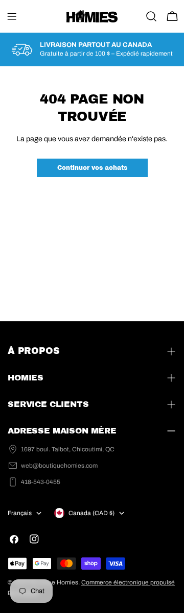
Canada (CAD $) (91, 513)
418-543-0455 (40, 482)
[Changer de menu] (12, 16)
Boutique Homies (54, 582)
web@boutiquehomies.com (59, 465)
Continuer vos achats (92, 167)
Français (20, 513)
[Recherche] (151, 16)
